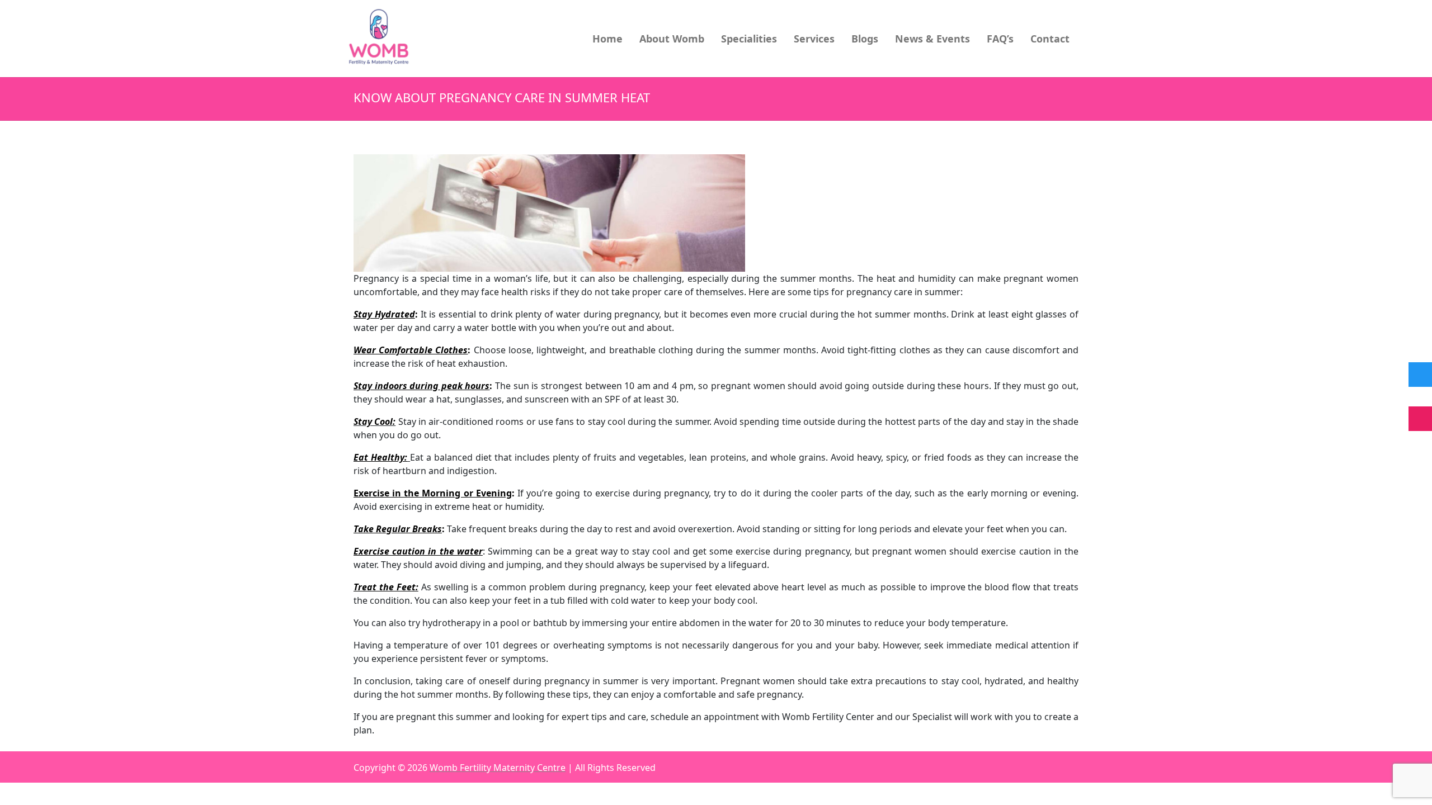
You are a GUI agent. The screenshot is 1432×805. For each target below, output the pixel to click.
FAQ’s (1000, 38)
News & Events (932, 38)
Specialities (749, 38)
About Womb (671, 38)
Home (607, 38)
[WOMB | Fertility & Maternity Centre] (379, 38)
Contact (1050, 38)
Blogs (864, 38)
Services (814, 38)
